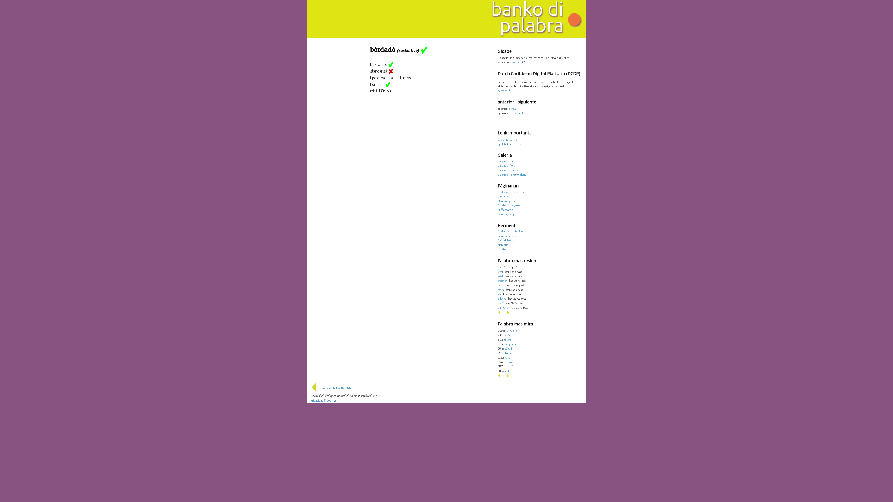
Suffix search (505, 209)
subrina (502, 299)
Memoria (503, 245)
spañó (501, 303)
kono (508, 353)
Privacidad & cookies (323, 400)
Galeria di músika (508, 170)
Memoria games (507, 201)
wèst (500, 272)
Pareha (502, 249)
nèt (507, 371)
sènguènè (511, 330)
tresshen (503, 280)
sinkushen (504, 307)
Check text (504, 196)
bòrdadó (517, 62)
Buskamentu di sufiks (510, 231)
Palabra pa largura (509, 236)
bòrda (512, 108)
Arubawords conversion (512, 192)
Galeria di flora (506, 165)
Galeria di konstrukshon (512, 174)
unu (500, 267)
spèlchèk (509, 366)
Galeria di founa (507, 161)
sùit (500, 294)
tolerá (507, 339)
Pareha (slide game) (509, 205)
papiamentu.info (508, 139)
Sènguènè (510, 344)
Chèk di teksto (506, 240)
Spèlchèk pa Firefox (509, 144)
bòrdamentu (517, 113)
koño (508, 335)
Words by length (507, 214)
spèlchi (507, 348)
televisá (509, 362)
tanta (501, 289)
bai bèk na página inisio (337, 387)
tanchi (501, 285)
